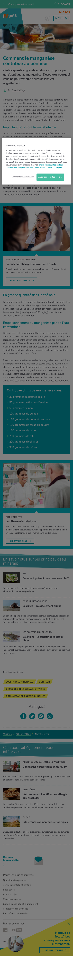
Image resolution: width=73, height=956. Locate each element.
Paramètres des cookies (23, 176)
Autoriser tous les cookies (50, 177)
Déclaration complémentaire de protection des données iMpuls (34, 167)
